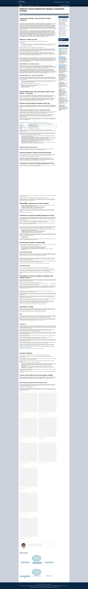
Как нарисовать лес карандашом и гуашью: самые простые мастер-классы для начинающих (63, 57)
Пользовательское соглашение (38, 512)
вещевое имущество (36, 154)
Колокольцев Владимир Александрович (63, 74)
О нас (25, 5)
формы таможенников (28, 348)
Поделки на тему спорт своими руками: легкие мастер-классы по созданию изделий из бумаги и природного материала (63, 66)
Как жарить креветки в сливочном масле (62, 105)
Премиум (36, 5)
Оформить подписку (30, 5)
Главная (20, 5)
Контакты (30, 512)
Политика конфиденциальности (49, 512)
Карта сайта (57, 512)
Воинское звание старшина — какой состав (63, 98)
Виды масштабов (61, 82)
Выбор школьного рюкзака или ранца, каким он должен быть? (63, 49)
